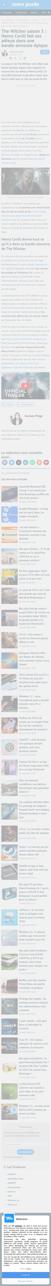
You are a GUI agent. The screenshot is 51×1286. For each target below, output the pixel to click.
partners (18, 1226)
